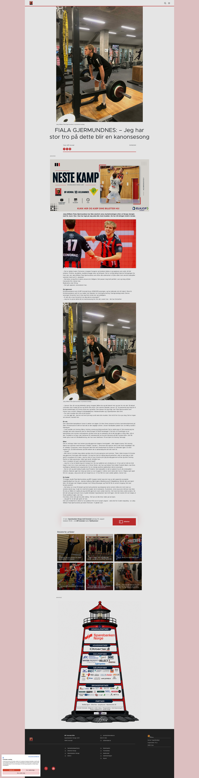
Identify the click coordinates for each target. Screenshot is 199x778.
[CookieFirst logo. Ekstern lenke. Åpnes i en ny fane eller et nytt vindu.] (3, 757)
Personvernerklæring (33, 756)
